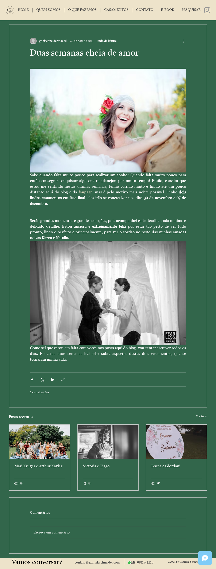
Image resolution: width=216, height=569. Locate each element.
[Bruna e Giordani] (176, 442)
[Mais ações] (183, 41)
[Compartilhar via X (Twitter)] (42, 380)
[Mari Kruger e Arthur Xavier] (39, 442)
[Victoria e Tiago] (108, 442)
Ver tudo (201, 416)
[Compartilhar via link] (63, 380)
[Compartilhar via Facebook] (32, 380)
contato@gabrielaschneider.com (97, 562)
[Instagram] (207, 10)
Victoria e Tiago (96, 466)
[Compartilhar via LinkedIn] (53, 380)
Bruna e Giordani (165, 466)
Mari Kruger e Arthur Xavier (38, 466)
